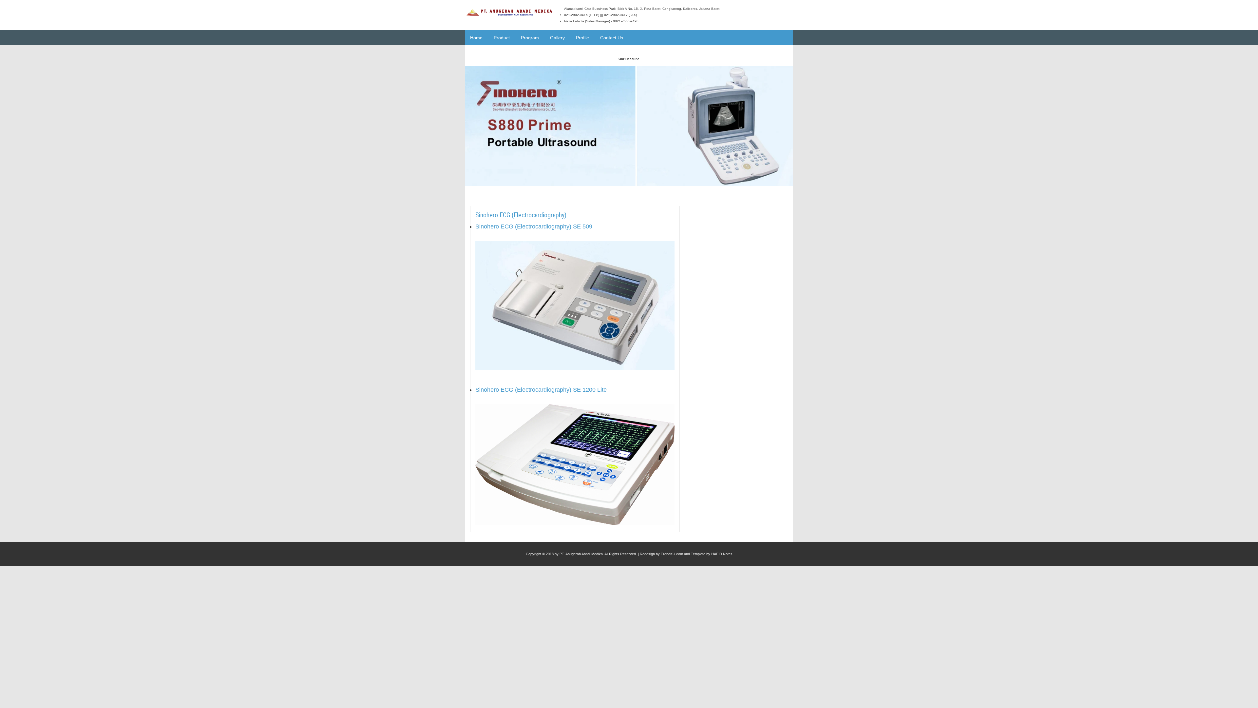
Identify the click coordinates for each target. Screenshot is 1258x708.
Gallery (557, 37)
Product (502, 37)
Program (530, 37)
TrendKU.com (672, 554)
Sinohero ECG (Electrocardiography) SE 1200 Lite (541, 389)
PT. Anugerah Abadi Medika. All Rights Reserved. (598, 554)
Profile (582, 37)
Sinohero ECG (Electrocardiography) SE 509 (533, 226)
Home (476, 37)
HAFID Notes (722, 554)
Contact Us (611, 37)
